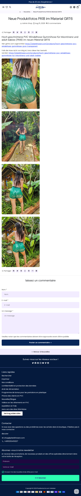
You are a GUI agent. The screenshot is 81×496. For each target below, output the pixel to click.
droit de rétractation (10, 389)
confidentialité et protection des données (19, 386)
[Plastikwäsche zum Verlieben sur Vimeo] (45, 363)
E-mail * (5, 300)
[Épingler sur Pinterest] (21, 32)
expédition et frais (9, 406)
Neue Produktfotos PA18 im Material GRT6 (47, 12)
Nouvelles (27, 12)
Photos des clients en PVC (12, 396)
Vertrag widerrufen (12, 413)
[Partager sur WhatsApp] (25, 32)
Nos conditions (8, 382)
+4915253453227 (10, 441)
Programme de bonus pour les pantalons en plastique (24, 392)
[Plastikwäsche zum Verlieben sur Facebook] (35, 363)
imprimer (5, 379)
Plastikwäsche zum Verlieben (46, 488)
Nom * (4, 289)
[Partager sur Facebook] (13, 32)
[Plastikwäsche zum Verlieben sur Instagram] (40, 363)
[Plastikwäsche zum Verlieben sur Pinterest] (38, 363)
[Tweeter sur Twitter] (17, 32)
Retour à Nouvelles (40, 352)
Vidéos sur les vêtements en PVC (15, 402)
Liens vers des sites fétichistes (14, 409)
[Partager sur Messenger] (36, 32)
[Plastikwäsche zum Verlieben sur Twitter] (33, 363)
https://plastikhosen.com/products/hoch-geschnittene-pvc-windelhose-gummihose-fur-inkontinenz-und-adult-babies (36, 54)
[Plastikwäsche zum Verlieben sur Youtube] (43, 363)
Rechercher (7, 375)
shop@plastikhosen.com (13, 438)
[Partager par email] (32, 32)
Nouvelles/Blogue (9, 399)
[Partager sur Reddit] (28, 32)
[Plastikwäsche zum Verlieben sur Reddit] (48, 363)
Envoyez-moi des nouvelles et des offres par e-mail (21, 472)
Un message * (7, 311)
